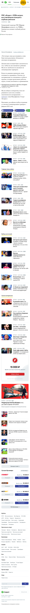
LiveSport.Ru (5, 7)
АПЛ (2, 518)
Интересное (4, 524)
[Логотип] (5, 2)
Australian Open (5, 562)
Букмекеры (4, 537)
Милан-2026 (4, 572)
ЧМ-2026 (23, 516)
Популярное (22, 522)
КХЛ (2, 547)
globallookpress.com (18, 52)
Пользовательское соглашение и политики (10, 604)
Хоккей (3, 544)
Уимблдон (12, 562)
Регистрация (21, 477)
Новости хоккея (5, 549)
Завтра (8, 530)
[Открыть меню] (2, 2)
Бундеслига (18, 518)
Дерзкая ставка (21, 530)
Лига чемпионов (9, 516)
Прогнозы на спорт (6, 527)
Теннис (3, 560)
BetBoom (19, 541)
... (26, 4)
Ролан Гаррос (19, 562)
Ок (25, 583)
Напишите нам (24, 592)
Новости (11, 572)
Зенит (23, 539)
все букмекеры (24, 470)
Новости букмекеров (6, 539)
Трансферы (4, 522)
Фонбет (14, 541)
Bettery (24, 541)
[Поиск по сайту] (28, 2)
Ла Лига (7, 518)
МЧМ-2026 (16, 547)
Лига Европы (17, 516)
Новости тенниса (5, 564)
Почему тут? (7, 477)
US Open (14, 566)
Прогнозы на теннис (16, 534)
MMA (2, 557)
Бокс (6, 557)
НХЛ (6, 547)
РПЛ (2, 516)
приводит (4, 97)
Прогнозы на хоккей (17, 532)
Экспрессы (14, 530)
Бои (2, 554)
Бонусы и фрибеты (6, 541)
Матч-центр (14, 520)
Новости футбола (5, 520)
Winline (14, 539)
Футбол (11, 7)
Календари (21, 520)
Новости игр (4, 578)
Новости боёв (12, 557)
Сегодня (3, 530)
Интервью (11, 524)
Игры (2, 575)
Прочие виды (5, 569)
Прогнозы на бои (5, 534)
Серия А (12, 518)
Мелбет (19, 539)
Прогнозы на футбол (13, 522)
